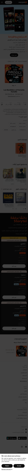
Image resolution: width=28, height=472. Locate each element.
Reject (7, 465)
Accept (19, 465)
